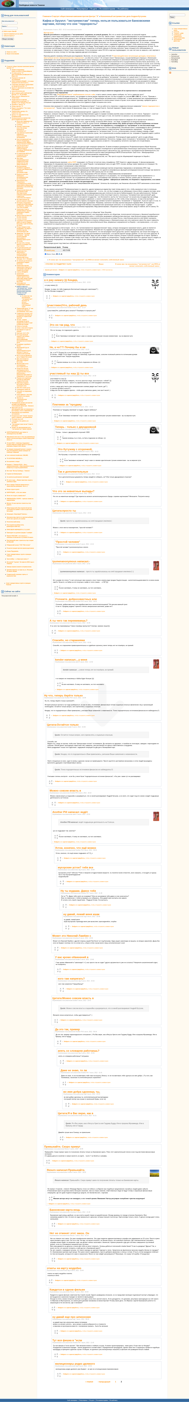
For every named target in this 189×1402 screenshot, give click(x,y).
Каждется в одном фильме (67, 1289)
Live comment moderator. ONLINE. (17, 455)
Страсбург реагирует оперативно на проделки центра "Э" (22, 85)
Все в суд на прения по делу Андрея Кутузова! (24, 356)
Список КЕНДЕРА (22, 272)
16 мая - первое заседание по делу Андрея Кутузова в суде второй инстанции (24, 322)
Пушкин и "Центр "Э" (18, 104)
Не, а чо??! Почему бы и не (67, 347)
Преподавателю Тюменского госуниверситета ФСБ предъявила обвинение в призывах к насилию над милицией (25, 184)
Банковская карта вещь (65, 1209)
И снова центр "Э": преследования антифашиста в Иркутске (22, 74)
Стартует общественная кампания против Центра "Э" (75, 16)
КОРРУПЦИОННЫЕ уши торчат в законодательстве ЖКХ (17, 433)
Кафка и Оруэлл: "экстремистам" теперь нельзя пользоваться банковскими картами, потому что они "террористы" (24, 290)
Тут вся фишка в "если (67, 1340)
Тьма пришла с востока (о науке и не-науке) (24, 395)
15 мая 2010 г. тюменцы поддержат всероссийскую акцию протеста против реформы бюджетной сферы (19, 444)
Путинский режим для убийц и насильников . (24, 248)
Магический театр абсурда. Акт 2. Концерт (24, 258)
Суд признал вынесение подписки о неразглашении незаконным (25, 135)
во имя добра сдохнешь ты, (81, 1091)
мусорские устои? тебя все (75, 867)
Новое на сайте (12, 52)
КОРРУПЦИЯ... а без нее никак (16, 492)
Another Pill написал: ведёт (70, 812)
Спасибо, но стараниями (68, 640)
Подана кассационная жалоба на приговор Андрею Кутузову (24, 379)
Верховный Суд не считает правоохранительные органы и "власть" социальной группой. (24, 350)
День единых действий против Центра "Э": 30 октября (22, 93)
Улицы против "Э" (17, 106)
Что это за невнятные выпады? (73, 491)
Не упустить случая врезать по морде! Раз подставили (24, 244)
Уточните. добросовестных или (76, 599)
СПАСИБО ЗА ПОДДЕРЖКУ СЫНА (23, 284)
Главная (46, 16)
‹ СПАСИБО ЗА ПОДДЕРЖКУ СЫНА (58, 264)
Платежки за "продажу (67, 404)
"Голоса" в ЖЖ (178, 33)
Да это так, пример (67, 1029)
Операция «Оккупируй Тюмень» (17, 514)
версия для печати (51, 270)
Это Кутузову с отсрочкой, (75, 449)
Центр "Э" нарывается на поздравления (20, 115)
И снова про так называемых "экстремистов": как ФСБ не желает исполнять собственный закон (86, 260)
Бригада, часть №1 (23, 333)
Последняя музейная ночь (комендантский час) (15, 525)
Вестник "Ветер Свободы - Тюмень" (18, 471)
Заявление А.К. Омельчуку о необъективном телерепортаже (22, 253)
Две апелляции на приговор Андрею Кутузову (23, 360)
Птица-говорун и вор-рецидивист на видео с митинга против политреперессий (24, 229)
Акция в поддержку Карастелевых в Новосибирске (22, 70)
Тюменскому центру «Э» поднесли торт (20, 112)
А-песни (176, 32)
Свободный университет (178, 35)
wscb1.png (50, 250)
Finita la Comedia (22, 326)
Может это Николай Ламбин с (71, 935)
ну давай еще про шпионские (71, 1316)
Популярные (82, 9)
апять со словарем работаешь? (78, 1050)
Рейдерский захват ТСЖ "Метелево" (19, 545)
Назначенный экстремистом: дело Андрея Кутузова (21, 118)
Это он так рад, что (62, 324)
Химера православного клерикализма (19, 567)
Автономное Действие (178, 40)
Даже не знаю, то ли (74, 1070)
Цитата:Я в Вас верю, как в (75, 1113)
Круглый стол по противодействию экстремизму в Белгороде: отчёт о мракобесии (22, 409)
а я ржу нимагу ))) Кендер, (61, 280)
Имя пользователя (8, 21)
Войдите (62, 270)
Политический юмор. (13, 522)
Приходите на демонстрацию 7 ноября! (19, 532)
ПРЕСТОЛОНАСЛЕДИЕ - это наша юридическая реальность (23, 82)
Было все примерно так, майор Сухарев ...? (24, 122)
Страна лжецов (22, 219)
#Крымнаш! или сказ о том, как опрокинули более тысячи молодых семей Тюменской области (21, 438)
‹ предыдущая (104, 1382)
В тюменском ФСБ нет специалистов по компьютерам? (24, 155)
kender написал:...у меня (71, 659)
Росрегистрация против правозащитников (20, 548)
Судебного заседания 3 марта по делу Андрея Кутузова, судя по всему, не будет (25, 223)
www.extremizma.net (18, 91)
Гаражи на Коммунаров (14, 474)
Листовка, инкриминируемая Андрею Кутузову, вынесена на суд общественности (23, 161)
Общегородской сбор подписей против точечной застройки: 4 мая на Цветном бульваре (19, 509)
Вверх (101, 264)
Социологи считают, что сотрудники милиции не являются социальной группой (24, 316)
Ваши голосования (13, 54)
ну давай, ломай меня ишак (81, 914)
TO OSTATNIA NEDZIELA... (15, 458)
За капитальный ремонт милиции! (18, 477)
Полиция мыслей (17, 419)
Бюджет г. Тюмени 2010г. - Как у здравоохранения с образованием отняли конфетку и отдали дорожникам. (20, 466)
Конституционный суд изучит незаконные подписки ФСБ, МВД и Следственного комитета (25, 141)
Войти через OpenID (10, 31)
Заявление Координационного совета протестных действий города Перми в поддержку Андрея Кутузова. (24, 277)
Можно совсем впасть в (65, 790)
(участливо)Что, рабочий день (67, 305)
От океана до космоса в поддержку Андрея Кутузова (24, 262)
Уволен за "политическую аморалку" (22, 399)
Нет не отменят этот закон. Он (69, 1233)
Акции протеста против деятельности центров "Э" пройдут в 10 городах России (21, 101)
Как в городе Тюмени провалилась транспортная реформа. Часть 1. (18, 485)
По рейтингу (123, 9)
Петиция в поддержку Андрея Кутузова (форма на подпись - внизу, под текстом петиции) (25, 205)
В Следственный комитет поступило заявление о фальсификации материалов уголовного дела (24, 338)
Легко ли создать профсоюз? (16, 495)
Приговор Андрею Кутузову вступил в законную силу (23, 384)
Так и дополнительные (73, 471)
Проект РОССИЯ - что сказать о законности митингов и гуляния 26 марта (20, 536)
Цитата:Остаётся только (63, 724)
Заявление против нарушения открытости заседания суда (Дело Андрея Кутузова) (24, 268)
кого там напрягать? (71, 978)
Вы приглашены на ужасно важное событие (25, 200)
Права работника (179, 38)
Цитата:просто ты (64, 510)
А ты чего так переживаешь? (69, 620)
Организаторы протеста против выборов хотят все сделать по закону (20, 518)
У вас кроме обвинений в (71, 957)
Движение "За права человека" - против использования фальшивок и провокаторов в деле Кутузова (23, 237)
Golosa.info (26, 2)
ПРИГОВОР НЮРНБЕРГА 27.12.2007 (18, 529)
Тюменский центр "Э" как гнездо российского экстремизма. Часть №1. (25, 310)
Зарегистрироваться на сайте (13, 34)
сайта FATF (72, 162)
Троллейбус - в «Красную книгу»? (18, 559)
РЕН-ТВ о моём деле (23, 387)
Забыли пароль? (9, 36)
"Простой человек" (67, 541)
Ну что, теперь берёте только (63, 695)
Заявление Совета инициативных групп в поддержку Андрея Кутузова (24, 211)
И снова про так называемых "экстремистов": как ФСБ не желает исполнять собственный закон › (137, 265)
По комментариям (107, 9)
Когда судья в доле (13, 489)
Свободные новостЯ (23, 389)
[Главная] (8, 6)
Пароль (4, 26)
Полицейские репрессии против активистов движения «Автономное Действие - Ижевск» (23, 404)
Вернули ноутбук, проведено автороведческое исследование (22, 176)
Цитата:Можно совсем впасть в (73, 998)
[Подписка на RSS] (170, 73)
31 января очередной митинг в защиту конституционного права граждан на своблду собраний (19, 450)
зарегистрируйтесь (73, 270)
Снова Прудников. (12, 551)
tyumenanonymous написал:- (71, 561)
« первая (89, 1382)
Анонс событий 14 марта (25, 328)
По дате (93, 9)
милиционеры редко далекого (75, 1363)
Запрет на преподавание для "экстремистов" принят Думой (22, 428)
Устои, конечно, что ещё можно (75, 847)
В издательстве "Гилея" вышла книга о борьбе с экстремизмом (22, 416)
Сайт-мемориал (67, 9)
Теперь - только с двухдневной (75, 426)
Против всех (49, 33)
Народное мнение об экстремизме (18, 78)
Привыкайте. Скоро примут (62, 1146)
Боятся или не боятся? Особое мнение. (24, 216)
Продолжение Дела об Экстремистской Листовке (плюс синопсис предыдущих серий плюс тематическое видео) (24, 194)
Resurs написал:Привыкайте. (66, 1170)
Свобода (19, 124)
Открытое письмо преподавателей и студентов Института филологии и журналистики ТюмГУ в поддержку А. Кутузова (24, 372)
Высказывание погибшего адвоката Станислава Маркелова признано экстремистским (24, 169)
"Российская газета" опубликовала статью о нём (76, 94)
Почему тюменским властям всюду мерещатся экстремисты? (23, 129)
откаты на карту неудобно (64, 1268)
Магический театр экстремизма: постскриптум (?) (22, 365)
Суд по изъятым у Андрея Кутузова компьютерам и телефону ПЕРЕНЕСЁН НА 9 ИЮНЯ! (24, 148)
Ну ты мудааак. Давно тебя (78, 890)
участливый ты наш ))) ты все (69, 373)
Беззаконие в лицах (13, 461)
